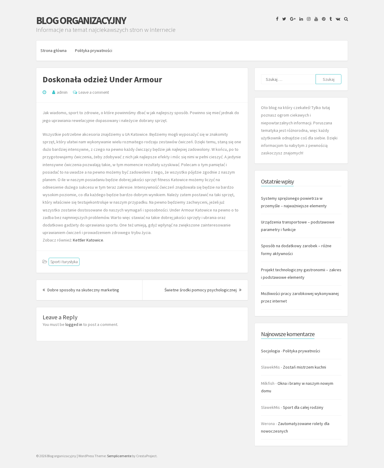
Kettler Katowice (88, 240)
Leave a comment (94, 92)
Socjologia (270, 351)
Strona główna (53, 50)
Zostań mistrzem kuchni (304, 367)
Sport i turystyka (64, 261)
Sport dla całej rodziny (303, 407)
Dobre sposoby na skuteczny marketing (82, 290)
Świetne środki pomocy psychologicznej (203, 290)
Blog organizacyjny (81, 20)
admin (62, 92)
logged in (73, 324)
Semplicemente (119, 456)
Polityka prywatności (93, 50)
